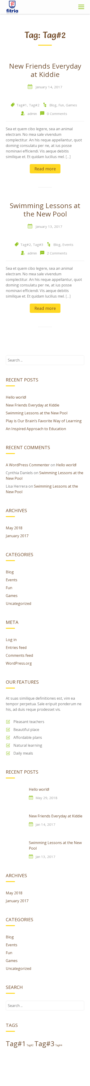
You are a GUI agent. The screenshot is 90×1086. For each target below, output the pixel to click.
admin (32, 113)
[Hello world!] (15, 796)
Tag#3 (38, 244)
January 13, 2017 (49, 226)
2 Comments (57, 253)
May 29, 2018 (46, 797)
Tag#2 (34, 105)
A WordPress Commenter (28, 464)
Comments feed (19, 655)
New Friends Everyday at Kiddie (45, 70)
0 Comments (57, 113)
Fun (61, 105)
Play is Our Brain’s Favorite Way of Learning (44, 420)
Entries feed (16, 647)
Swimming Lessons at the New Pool (45, 210)
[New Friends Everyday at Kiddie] (15, 822)
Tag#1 (21, 105)
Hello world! (16, 397)
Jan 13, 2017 (45, 856)
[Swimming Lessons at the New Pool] (15, 849)
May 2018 (14, 527)
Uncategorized (18, 603)
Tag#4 (58, 1045)
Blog (53, 105)
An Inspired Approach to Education (36, 428)
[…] (68, 156)
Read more (45, 168)
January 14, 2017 (49, 87)
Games (71, 105)
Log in (11, 639)
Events (67, 244)
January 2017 (17, 535)
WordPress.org (19, 663)
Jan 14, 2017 (45, 824)
